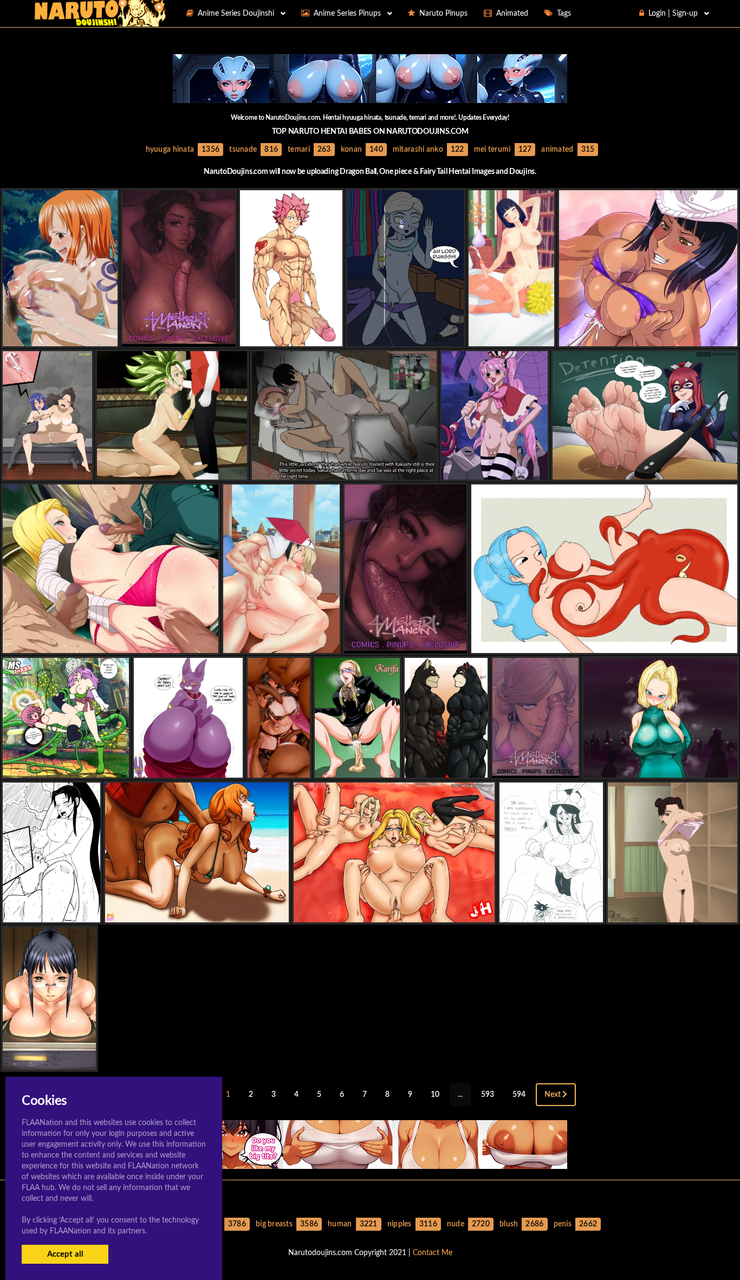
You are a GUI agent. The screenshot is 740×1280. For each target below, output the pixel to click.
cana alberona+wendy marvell (57, 470)
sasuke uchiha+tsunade (281, 643)
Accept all (65, 1254)
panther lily (446, 768)
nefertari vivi (604, 643)
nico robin (648, 336)
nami (60, 336)
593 (487, 1094)
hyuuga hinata (278, 768)
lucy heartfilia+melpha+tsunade (393, 912)
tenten (672, 912)
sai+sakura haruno (344, 470)
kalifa (357, 768)
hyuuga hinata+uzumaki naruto (525, 336)
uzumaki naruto (51, 912)
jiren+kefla (172, 470)
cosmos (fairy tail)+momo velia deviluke (74, 768)
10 (435, 1094)
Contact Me (432, 1253)
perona (495, 470)
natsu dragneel (291, 336)
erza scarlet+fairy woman (645, 470)
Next (553, 1094)
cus (405, 336)
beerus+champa (188, 768)
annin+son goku (551, 912)
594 (518, 1094)
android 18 (111, 643)
